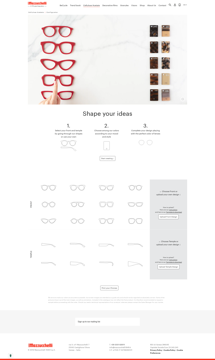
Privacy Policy (156, 350)
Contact (162, 5)
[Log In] (175, 5)
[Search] (170, 5)
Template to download (174, 212)
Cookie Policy (169, 350)
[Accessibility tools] (10, 355)
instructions (173, 209)
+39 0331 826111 (118, 344)
